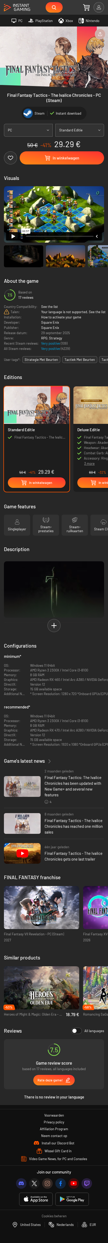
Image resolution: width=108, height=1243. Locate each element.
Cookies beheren (54, 1216)
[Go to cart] (86, 7)
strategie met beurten (41, 360)
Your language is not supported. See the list (73, 312)
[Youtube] (73, 1183)
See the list (49, 307)
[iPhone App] (36, 1199)
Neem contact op (54, 1136)
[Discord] (21, 1183)
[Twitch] (87, 1183)
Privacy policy (54, 1122)
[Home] (17, 8)
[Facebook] (60, 1183)
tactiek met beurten (79, 360)
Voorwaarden (54, 1115)
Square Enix (50, 322)
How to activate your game (61, 317)
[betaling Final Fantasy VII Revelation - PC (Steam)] (41, 907)
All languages (94, 1031)
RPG (44, 338)
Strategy (55, 338)
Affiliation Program (54, 1129)
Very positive (51, 343)
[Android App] (72, 1199)
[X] (34, 1183)
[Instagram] (47, 1183)
